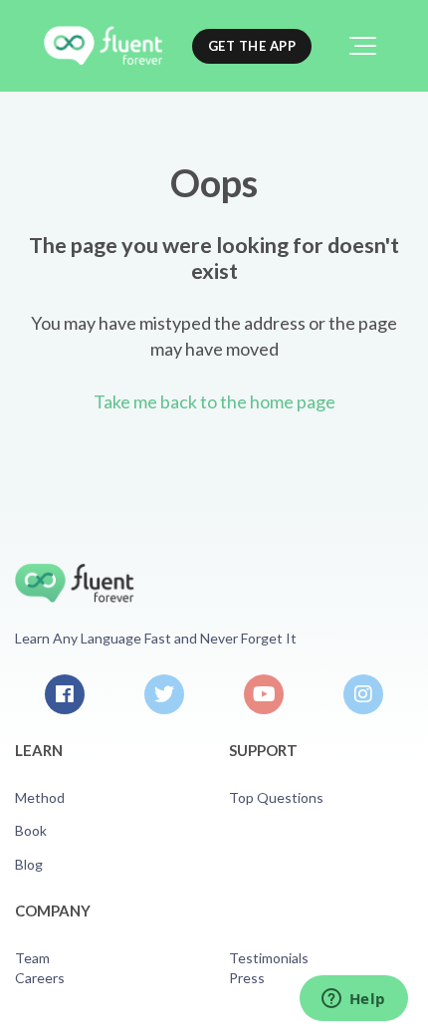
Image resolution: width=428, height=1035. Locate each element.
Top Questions (276, 797)
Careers (40, 977)
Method (40, 797)
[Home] (103, 46)
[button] (362, 46)
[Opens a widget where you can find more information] (353, 1000)
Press (247, 977)
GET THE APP (252, 46)
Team (32, 957)
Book (31, 830)
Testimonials (269, 957)
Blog (29, 864)
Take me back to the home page (214, 401)
